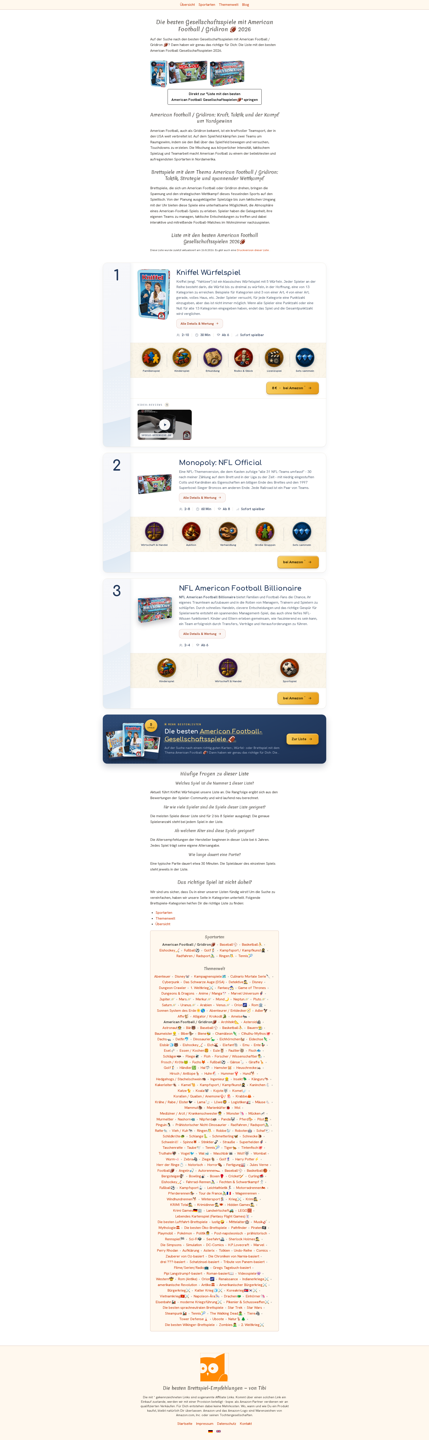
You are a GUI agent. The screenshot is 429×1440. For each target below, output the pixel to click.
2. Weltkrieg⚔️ (252, 1324)
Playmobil (165, 1233)
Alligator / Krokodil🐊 (210, 1016)
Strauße (229, 1142)
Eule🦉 (218, 1050)
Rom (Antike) (187, 1279)
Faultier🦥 (236, 1050)
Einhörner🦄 (255, 1296)
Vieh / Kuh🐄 (182, 1130)
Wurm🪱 (172, 1159)
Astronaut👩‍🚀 (172, 1027)
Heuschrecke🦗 (248, 1067)
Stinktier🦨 (209, 1142)
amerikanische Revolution (177, 1284)
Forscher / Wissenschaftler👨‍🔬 (238, 1056)
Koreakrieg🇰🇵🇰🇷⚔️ (242, 1290)
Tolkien (224, 1250)
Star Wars (254, 1307)
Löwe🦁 (220, 1102)
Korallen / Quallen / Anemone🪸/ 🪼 (202, 1096)
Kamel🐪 (188, 1085)
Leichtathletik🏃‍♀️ (219, 1187)
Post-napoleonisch (228, 1233)
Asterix (209, 1250)
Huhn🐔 (210, 1073)
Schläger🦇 (172, 1056)
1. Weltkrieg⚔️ (201, 987)
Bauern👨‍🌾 (255, 1027)
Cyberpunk (170, 982)
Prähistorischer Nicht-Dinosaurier (201, 1124)
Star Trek (235, 1307)
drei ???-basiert (172, 1261)
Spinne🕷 (190, 1142)
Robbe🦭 (223, 1130)
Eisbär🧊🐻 (169, 1045)
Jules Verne (259, 1164)
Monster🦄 (235, 1113)
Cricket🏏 (236, 1176)
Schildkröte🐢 (174, 1136)
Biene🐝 (204, 1033)
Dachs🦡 (164, 1039)
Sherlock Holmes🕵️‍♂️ (244, 1239)
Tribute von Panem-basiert (244, 1261)
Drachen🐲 (232, 1296)
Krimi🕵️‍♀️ (252, 1199)
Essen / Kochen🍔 (194, 1050)
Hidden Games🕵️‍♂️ (241, 1204)
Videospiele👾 (249, 1273)
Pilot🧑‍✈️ (263, 1119)
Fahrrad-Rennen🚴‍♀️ (200, 1182)
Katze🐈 (184, 1090)
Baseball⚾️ (233, 1170)
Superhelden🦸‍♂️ (251, 1142)
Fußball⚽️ (167, 1187)
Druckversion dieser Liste (253, 250)
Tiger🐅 (230, 1147)
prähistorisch (257, 1233)
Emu (245, 1045)
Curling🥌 (256, 1176)
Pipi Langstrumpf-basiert (183, 1273)
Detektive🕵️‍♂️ (238, 982)
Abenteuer (162, 976)
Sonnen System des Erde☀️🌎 (181, 1010)
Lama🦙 (203, 1102)
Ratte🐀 (161, 1130)
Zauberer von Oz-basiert (185, 1256)
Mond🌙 (222, 999)
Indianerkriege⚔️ (255, 1279)
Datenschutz (226, 1423)
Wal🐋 (204, 1153)
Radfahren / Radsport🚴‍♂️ (195, 956)
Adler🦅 (261, 1010)
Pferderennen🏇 (181, 1193)
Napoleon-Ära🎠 (206, 1296)
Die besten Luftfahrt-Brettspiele (183, 1222)
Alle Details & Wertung (197, 324)
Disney (257, 982)
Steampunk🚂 (176, 1313)
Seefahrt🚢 (215, 1239)
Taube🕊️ (194, 1147)
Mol (237, 1107)
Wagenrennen (246, 1193)
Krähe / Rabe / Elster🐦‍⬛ (174, 1102)
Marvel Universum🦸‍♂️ (247, 993)
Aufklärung (190, 1250)
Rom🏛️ (257, 1005)
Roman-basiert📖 (220, 1273)
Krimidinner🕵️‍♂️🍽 (210, 1204)
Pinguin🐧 (163, 1124)
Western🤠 (165, 1279)
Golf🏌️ (210, 950)
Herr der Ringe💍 (170, 1164)
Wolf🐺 (243, 1153)
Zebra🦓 (191, 1159)
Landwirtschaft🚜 (220, 1210)
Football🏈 (166, 1170)
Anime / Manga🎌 (213, 993)
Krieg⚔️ (235, 1199)
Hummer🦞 (230, 1073)
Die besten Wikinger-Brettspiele (190, 1324)
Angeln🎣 (186, 1170)
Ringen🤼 (226, 956)
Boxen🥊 (217, 1176)
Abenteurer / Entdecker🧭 (230, 1010)
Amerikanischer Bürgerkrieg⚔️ (243, 1284)
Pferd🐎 (246, 1119)
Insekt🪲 (240, 1079)
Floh (207, 1056)
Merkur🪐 (203, 999)
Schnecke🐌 (252, 1136)
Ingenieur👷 (219, 1079)
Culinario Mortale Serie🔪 (250, 976)
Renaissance (228, 1279)
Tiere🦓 (253, 1313)
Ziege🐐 (208, 1159)
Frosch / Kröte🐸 (174, 1062)
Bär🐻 (191, 1027)
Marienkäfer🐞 (218, 1107)
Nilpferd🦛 (208, 1119)
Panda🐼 (228, 1119)
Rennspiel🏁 (175, 1239)
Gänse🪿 (237, 1062)
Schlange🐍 (198, 1136)
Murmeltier (165, 1119)
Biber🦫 (187, 1033)
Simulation (194, 1245)
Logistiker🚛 (241, 1102)
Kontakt (246, 1423)
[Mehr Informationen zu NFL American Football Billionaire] (155, 610)
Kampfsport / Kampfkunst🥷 (242, 950)
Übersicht (187, 4)
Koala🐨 (202, 1090)
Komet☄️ (239, 1090)
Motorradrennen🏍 (250, 1187)
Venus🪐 (223, 1005)
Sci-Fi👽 (195, 1239)
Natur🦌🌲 (237, 1319)
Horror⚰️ (214, 1164)
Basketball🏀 (257, 1170)
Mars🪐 (185, 999)
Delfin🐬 (182, 1039)
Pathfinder (239, 1227)
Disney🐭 (182, 976)
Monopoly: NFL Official (220, 463)
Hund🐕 (249, 1073)
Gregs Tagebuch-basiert (232, 1267)
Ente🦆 (259, 1045)
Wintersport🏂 (212, 1199)
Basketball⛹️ (252, 944)
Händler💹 (187, 1067)
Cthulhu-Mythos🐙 (255, 1033)
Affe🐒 (183, 1016)
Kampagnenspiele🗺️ (210, 976)
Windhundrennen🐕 (182, 1199)
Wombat (259, 1153)
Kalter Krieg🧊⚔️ (209, 1290)
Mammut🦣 (193, 1107)
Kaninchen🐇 (260, 1085)
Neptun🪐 (241, 999)
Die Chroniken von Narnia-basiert (233, 1256)
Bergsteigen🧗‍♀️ (173, 1176)
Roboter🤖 (243, 1130)
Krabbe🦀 (244, 1096)
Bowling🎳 (197, 1176)
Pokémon (184, 1233)
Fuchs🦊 (199, 1062)
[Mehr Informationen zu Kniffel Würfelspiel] (153, 294)
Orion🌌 (240, 1005)
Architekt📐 (230, 1022)
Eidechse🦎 (258, 1039)
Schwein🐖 (170, 1142)
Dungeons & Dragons (177, 993)
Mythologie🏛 (169, 1227)
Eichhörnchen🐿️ (232, 1039)
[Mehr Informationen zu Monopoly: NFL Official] (155, 484)
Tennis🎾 (245, 956)
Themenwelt (228, 4)
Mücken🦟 (256, 1113)
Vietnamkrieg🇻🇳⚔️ (174, 1296)
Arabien (206, 1005)
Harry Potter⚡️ (247, 1159)
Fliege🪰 (192, 1056)
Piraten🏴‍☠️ (258, 1227)
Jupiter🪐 (167, 999)
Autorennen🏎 (209, 1170)
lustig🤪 (218, 1222)
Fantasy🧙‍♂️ (226, 987)
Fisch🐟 (254, 1050)
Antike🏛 (208, 1284)
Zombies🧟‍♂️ (228, 1324)
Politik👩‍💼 (203, 1233)
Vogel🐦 (187, 1153)
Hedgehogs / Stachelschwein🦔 (181, 1079)
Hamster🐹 (223, 1067)
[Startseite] (214, 1367)
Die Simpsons (171, 1245)
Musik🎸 (260, 1222)
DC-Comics (215, 1245)
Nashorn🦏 (186, 1119)
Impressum (204, 1423)
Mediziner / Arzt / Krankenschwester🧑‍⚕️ (191, 1113)
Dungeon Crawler (172, 987)
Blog (245, 4)
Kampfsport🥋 (191, 1187)
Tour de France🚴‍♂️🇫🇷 (215, 1193)
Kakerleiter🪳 (166, 1085)
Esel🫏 (169, 1050)
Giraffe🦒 (256, 1062)
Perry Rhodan (167, 1250)
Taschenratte (172, 1147)
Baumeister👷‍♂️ (166, 1033)
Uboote (218, 1319)
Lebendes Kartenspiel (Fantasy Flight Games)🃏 (212, 1216)
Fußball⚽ (192, 950)
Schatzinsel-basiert (204, 1261)
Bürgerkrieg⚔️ (178, 1290)
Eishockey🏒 (169, 950)
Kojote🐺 (220, 1090)
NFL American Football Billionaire (240, 588)
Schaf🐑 (263, 1130)
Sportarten (206, 4)
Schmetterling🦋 (225, 1136)
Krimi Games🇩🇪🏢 (187, 1210)
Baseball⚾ (229, 944)
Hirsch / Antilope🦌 (185, 1073)
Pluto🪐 (259, 999)
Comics (262, 1250)
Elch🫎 (212, 1045)
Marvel (258, 1245)
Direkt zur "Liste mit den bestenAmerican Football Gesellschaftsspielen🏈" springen (214, 96)
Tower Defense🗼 (193, 1319)
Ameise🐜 (239, 1016)
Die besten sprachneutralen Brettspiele (193, 1307)
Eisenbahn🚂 (166, 1302)
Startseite (184, 1423)
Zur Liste (299, 739)
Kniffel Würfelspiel (208, 272)
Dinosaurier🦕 (204, 1039)
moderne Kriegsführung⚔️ (201, 1302)
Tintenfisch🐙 (252, 1147)
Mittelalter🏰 (239, 1222)
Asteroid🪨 (252, 1022)
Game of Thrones (252, 987)
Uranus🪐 (188, 1005)
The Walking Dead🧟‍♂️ (226, 1313)
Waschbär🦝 (223, 1153)
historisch (195, 1164)
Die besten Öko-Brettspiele (205, 1227)
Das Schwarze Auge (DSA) (203, 982)
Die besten (213, 735)
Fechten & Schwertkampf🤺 (241, 1182)
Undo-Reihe (243, 1250)
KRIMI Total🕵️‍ (181, 1204)
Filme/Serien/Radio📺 (191, 1267)
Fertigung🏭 (235, 1164)
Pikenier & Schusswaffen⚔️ (247, 1302)
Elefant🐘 (230, 1045)
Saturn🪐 (169, 1005)
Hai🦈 (205, 1067)
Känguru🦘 (260, 1079)
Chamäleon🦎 (226, 1033)
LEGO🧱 (245, 1210)
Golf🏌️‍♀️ (225, 1159)
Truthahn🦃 (167, 1153)
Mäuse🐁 (262, 1102)
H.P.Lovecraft (238, 1245)
